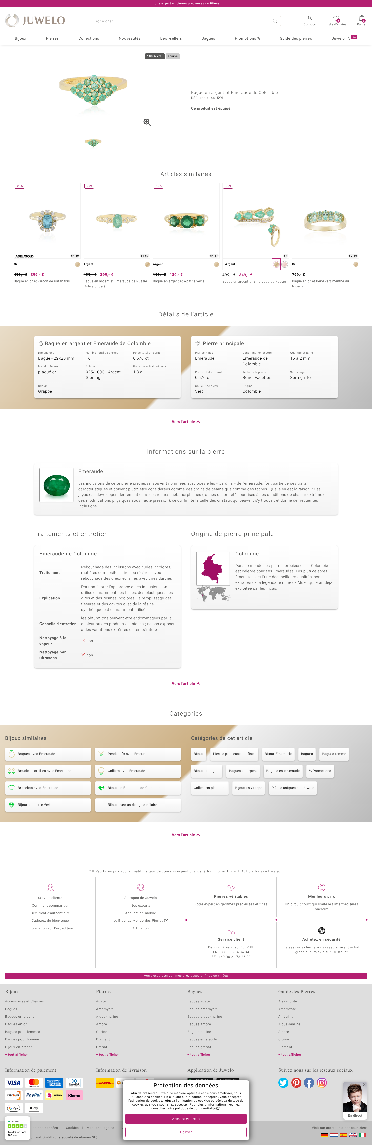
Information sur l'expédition (50, 928)
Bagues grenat (199, 1047)
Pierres (52, 39)
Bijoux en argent (207, 771)
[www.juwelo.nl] (334, 1135)
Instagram (322, 1083)
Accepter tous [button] (186, 1119)
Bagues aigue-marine (204, 1016)
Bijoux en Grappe (248, 788)
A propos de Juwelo (140, 898)
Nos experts (141, 905)
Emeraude (205, 358)
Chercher (276, 21)
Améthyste (287, 1009)
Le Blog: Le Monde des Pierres (138, 920)
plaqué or (47, 372)
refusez (169, 1101)
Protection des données (39, 1128)
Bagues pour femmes (22, 1032)
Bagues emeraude (202, 1039)
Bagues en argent (243, 771)
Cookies (72, 1128)
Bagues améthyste (202, 1009)
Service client (231, 939)
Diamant (103, 1039)
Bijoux (20, 39)
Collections (88, 39)
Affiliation (140, 928)
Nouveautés (130, 39)
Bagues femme (334, 754)
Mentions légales (100, 1128)
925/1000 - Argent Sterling (103, 375)
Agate (101, 1001)
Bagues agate (198, 1001)
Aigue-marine (107, 1016)
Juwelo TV (344, 39)
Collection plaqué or (210, 788)
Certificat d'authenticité (50, 913)
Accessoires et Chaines (24, 1001)
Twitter (283, 1083)
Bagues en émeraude (283, 771)
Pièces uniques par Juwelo (293, 788)
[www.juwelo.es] (343, 1135)
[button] (310, 21)
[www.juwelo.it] (362, 1135)
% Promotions (320, 771)
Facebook (309, 1083)
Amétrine (285, 1016)
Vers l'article (183, 422)
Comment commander (50, 905)
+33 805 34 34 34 (234, 952)
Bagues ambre (199, 1024)
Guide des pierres (296, 39)
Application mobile (140, 913)
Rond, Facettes (257, 378)
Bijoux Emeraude (278, 754)
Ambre (101, 1024)
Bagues (208, 39)
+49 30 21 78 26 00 (235, 957)
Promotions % (247, 39)
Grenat (101, 1047)
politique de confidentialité (195, 1108)
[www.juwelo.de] (324, 1135)
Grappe (45, 391)
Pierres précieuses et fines (234, 754)
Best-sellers (171, 39)
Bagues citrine (199, 1032)
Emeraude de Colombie (255, 361)
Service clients (50, 898)
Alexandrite (287, 1001)
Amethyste (105, 1009)
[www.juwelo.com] (353, 1135)
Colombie (252, 391)
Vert (199, 391)
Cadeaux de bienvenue (50, 920)
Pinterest (296, 1083)
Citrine (101, 1032)
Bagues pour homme (22, 1039)
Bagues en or (16, 1024)
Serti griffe (300, 378)
